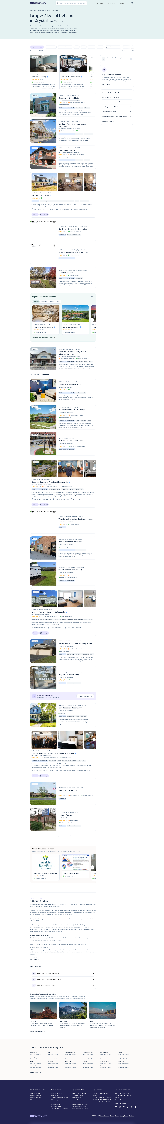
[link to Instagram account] (131, 1107)
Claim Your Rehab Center (122, 1093)
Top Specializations (78, 1090)
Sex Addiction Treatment (79, 1106)
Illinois (48, 10)
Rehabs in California (35, 1095)
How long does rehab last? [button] (110, 107)
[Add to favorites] (54, 95)
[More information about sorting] (133, 51)
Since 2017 (124, 77)
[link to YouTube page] (124, 1107)
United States (41, 10)
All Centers (33, 10)
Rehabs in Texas (34, 1100)
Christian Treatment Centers (80, 1108)
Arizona (33, 1021)
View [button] (34, 214)
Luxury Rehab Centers (57, 1093)
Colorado (63, 1021)
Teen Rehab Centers (77, 1100)
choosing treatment (57, 912)
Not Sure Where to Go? (37, 1090)
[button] (42, 50)
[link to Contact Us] (116, 1107)
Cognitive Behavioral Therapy (59, 1097)
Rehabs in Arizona (35, 1102)
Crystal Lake (44, 374)
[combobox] (71, 3)
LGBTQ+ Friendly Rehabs (58, 1102)
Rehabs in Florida (35, 1093)
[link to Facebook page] (135, 1107)
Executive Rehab (76, 1097)
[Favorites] (132, 3)
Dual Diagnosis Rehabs (78, 1102)
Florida (51, 301)
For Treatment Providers (123, 1090)
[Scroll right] (132, 47)
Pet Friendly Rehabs (56, 1106)
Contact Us (118, 1100)
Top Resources (97, 1090)
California (44, 301)
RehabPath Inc (104, 1116)
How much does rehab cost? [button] (111, 102)
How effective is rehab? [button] (109, 112)
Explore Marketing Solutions (123, 1095)
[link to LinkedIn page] (120, 1107)
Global (58, 301)
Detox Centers (55, 1095)
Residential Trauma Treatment (80, 1104)
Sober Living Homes (56, 1100)
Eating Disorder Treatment (79, 1093)
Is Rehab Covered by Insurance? (102, 1097)
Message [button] (44, 214)
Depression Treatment (78, 1095)
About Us (118, 1097)
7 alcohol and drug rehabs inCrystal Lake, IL (43, 28)
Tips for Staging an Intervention (102, 1099)
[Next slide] (92, 73)
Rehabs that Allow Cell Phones (59, 1108)
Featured (36, 301)
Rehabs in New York (35, 1097)
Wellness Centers (55, 1104)
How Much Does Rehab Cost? (101, 1102)
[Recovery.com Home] (38, 3)
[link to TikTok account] (127, 1107)
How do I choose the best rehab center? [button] (114, 116)
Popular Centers (56, 1090)
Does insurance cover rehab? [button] (111, 97)
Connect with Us (120, 1103)
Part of (69, 100)
